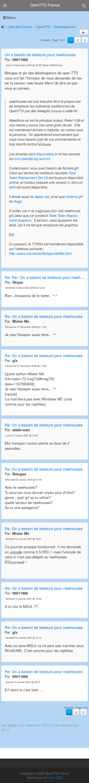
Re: (44, 316)
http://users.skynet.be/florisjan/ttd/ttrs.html (40, 253)
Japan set (41, 196)
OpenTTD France (45, 5)
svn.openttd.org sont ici (32, 158)
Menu (11, 17)
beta (12, 187)
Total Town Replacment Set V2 (42, 175)
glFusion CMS (52, 777)
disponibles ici (47, 153)
